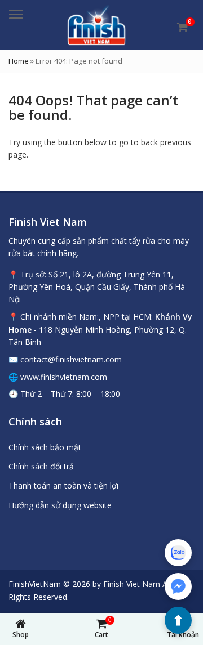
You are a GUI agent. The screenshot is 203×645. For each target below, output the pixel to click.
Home (18, 61)
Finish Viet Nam (131, 584)
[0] (182, 27)
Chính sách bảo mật (44, 447)
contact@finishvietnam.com (71, 359)
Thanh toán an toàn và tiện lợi (63, 485)
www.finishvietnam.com (63, 376)
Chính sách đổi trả (41, 466)
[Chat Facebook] (178, 586)
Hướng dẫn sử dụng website (60, 505)
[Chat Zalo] (178, 552)
